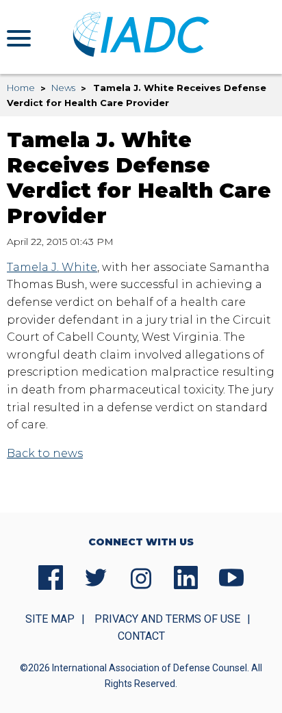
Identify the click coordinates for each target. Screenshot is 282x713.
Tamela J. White (52, 267)
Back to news (45, 453)
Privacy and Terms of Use (167, 618)
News (63, 87)
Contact (141, 636)
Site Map (50, 618)
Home (21, 87)
